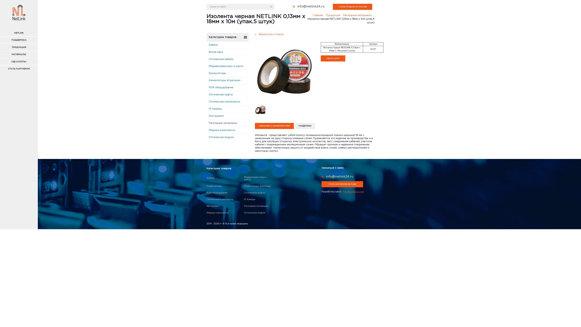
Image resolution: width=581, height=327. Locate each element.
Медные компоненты (222, 130)
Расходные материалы (223, 123)
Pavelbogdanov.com (353, 192)
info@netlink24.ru (311, 6)
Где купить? (18, 61)
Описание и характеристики (274, 126)
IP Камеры (215, 109)
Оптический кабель (221, 59)
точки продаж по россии (352, 7)
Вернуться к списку (271, 34)
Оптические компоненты (224, 102)
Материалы (19, 54)
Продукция (19, 47)
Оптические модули (221, 137)
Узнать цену (333, 58)
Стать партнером (19, 69)
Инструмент (216, 116)
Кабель (213, 45)
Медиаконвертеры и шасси (226, 66)
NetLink (19, 33)
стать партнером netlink (342, 184)
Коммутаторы (217, 73)
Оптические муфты (221, 95)
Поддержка (18, 40)
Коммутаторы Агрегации (224, 80)
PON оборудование (221, 87)
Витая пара (216, 52)
